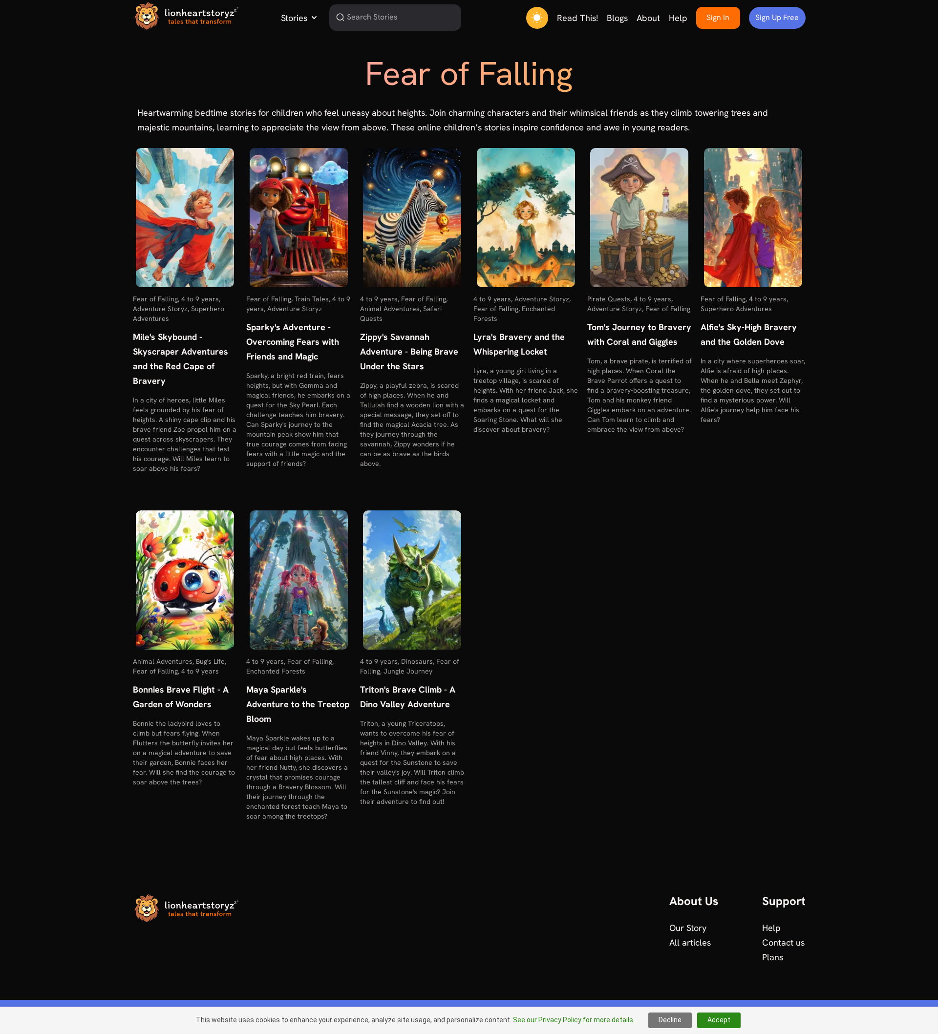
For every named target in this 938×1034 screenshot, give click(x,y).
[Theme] (537, 18)
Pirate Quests (608, 299)
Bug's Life (210, 661)
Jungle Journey (408, 671)
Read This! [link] (577, 17)
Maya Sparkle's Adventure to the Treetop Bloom (297, 704)
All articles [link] (690, 942)
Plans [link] (772, 957)
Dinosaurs (417, 661)
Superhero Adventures (736, 308)
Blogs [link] (617, 17)
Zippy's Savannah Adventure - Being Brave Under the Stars (409, 351)
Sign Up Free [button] (777, 17)
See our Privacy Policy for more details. (574, 1020)
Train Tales (312, 299)
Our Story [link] (687, 927)
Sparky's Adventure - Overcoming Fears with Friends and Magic (292, 341)
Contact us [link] (783, 942)
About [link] (648, 17)
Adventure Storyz (160, 308)
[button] (185, 217)
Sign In (717, 17)
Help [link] (678, 17)
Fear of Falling (155, 299)
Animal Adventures (390, 308)
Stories (294, 17)
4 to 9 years (200, 299)
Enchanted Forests (275, 671)
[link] (185, 15)
